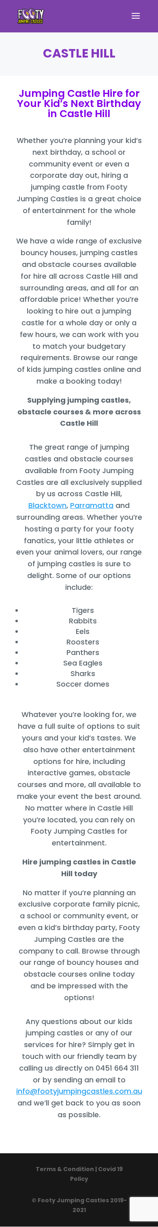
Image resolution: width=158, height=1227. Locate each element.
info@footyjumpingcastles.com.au (79, 1091)
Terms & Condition (65, 1169)
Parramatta (91, 505)
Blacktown (47, 505)
